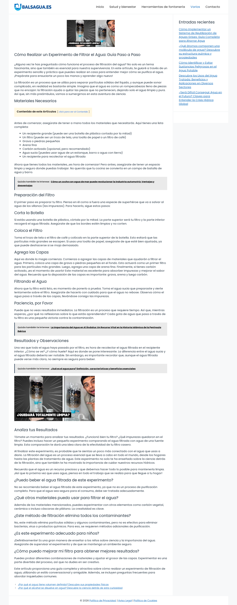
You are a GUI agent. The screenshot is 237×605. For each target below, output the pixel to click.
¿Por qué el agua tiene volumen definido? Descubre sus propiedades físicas (63, 584)
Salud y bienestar (122, 7)
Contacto (212, 7)
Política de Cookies (145, 600)
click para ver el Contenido (73, 111)
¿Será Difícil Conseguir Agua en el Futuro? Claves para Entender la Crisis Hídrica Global (200, 98)
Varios (195, 7)
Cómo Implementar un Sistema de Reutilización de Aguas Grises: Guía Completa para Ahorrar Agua (199, 35)
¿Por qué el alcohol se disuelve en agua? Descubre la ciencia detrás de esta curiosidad (70, 588)
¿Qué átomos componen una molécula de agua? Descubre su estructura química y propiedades (199, 51)
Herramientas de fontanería (163, 7)
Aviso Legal (125, 600)
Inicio (100, 7)
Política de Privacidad (102, 600)
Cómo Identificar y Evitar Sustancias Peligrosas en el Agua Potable (198, 66)
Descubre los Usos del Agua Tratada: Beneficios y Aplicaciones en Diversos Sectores (198, 81)
